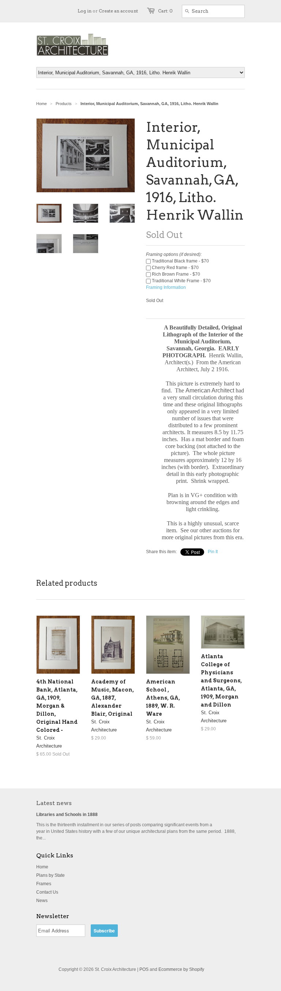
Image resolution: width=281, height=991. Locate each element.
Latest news (54, 803)
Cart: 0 (165, 11)
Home (42, 866)
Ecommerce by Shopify (181, 969)
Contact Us (47, 892)
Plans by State (50, 875)
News (42, 900)
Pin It (213, 551)
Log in (84, 11)
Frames (43, 883)
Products (64, 103)
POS (144, 969)
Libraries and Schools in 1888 (67, 814)
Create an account (118, 11)
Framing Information (166, 287)
